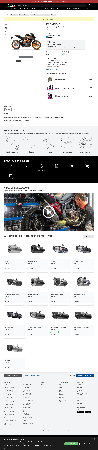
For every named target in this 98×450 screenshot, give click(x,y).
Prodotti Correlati (45, 14)
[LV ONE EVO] (5, 24)
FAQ (78, 391)
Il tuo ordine (80, 394)
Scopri (78, 409)
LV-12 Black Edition (8, 397)
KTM (21, 12)
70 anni (60, 396)
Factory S (6, 406)
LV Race (6, 409)
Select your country (61, 1)
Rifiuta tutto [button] (86, 443)
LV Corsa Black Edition (27, 390)
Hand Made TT (25, 419)
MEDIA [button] (59, 8)
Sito (23, 421)
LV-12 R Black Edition (27, 399)
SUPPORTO (85, 8)
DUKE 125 (28, 12)
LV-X (5, 413)
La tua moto (14, 12)
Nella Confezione (14, 14)
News (60, 384)
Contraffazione (62, 399)
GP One (6, 410)
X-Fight (5, 417)
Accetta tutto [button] (71, 443)
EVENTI (52, 8)
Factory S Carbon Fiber (9, 407)
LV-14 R (24, 386)
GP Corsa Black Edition (9, 414)
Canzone (43, 386)
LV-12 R (6, 399)
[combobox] (94, 439)
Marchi (60, 390)
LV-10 (5, 393)
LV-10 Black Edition (26, 393)
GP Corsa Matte (26, 414)
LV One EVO (7, 400)
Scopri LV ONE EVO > (51, 69)
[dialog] (49, 443)
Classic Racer (25, 410)
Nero (23, 401)
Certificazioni (62, 394)
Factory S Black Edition (27, 406)
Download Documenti (24, 14)
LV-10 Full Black (7, 394)
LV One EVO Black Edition (28, 400)
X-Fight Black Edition (27, 417)
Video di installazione (82, 393)
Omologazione (80, 390)
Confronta (53, 14)
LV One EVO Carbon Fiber (9, 401)
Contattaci (79, 384)
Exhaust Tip (25, 420)
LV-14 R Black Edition (9, 387)
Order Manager (62, 401)
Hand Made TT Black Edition (10, 420)
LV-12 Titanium (25, 397)
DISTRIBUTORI (75, 8)
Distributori (61, 397)
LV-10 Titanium (7, 396)
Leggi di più (24, 443)
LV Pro (5, 403)
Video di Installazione (35, 14)
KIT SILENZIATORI (36, 8)
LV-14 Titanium (7, 386)
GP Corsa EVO (7, 416)
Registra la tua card (81, 396)
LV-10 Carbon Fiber (26, 394)
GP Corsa (24, 413)
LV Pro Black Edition (26, 403)
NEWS (46, 8)
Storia (60, 388)
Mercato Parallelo (63, 400)
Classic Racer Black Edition (10, 411)
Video (42, 384)
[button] (33, 448)
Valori (60, 391)
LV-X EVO (24, 411)
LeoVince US (52, 19)
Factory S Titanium (26, 407)
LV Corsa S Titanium (8, 390)
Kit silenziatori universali (27, 423)
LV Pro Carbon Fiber (8, 404)
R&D (60, 393)
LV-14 (5, 384)
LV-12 (23, 396)
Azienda (61, 387)
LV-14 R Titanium (26, 387)
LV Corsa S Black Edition (9, 388)
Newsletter (79, 397)
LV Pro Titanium (26, 404)
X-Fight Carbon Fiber (8, 419)
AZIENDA (67, 8)
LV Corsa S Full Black (27, 388)
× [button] (96, 439)
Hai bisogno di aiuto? (34, 375)
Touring (6, 421)
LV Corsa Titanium (26, 391)
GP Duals (24, 409)
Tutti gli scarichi (7, 424)
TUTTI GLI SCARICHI (24, 8)
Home (7, 12)
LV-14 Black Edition (26, 384)
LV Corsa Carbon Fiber (9, 391)
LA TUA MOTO (13, 8)
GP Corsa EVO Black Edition (28, 416)
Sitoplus (6, 423)
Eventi (60, 386)
